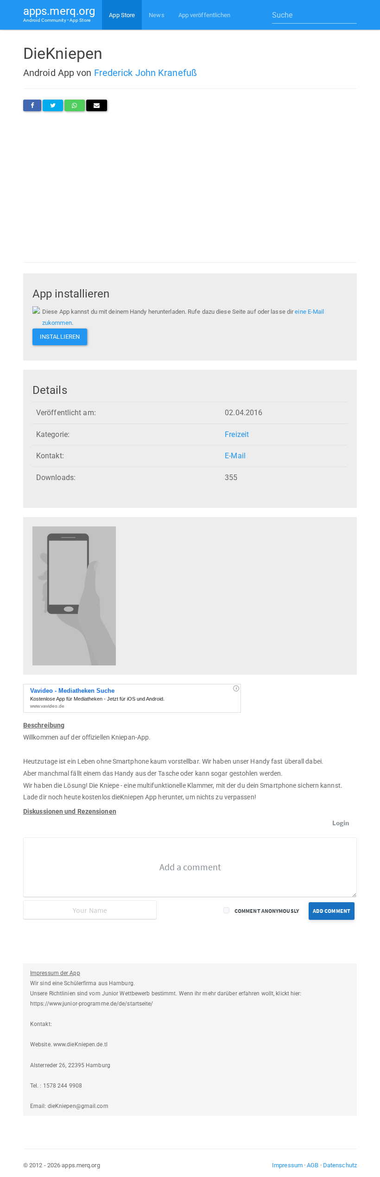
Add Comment (331, 910)
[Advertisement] (190, 187)
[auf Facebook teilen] (32, 105)
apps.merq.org (59, 14)
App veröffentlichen (204, 15)
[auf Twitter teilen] (53, 105)
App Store (122, 15)
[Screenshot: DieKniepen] (74, 595)
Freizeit (237, 434)
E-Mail (235, 455)
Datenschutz (340, 1165)
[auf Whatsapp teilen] (74, 105)
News (156, 15)
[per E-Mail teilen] (96, 105)
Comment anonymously (266, 910)
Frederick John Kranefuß (145, 72)
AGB (312, 1165)
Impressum (287, 1165)
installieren (60, 336)
